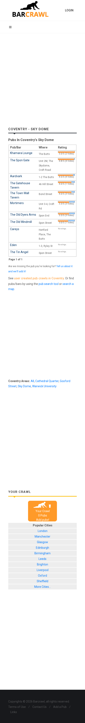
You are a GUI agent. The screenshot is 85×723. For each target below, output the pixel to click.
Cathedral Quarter (47, 381)
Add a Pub (60, 707)
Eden (13, 245)
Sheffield (42, 581)
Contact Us (39, 707)
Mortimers (17, 203)
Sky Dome (24, 386)
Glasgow (42, 542)
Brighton (42, 564)
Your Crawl (42, 511)
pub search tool (49, 284)
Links (13, 712)
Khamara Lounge (21, 153)
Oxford (42, 575)
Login (69, 10)
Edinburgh (42, 547)
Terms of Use (17, 707)
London (42, 531)
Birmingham (42, 553)
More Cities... (42, 586)
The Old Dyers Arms (23, 214)
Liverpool (42, 570)
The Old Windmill (21, 221)
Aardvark (16, 176)
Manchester (42, 536)
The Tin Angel (19, 252)
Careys (14, 229)
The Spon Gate (20, 160)
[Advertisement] (42, 78)
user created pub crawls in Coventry (39, 278)
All (32, 381)
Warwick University (44, 386)
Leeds (42, 558)
